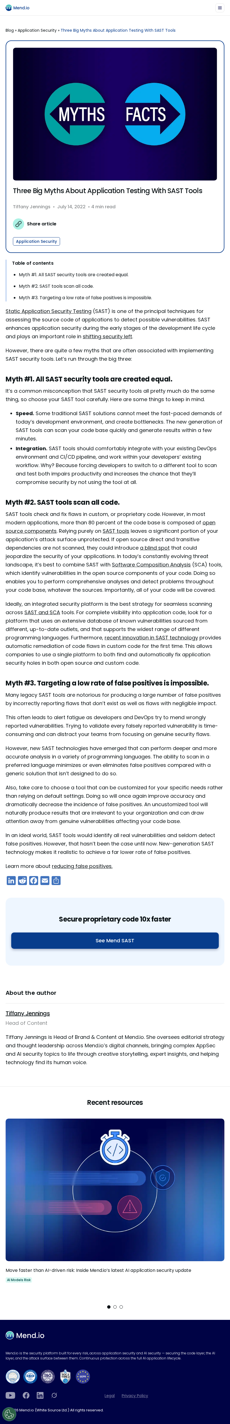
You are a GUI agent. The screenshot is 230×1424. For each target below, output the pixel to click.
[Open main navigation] (219, 7)
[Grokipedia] (54, 1395)
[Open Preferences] (9, 1414)
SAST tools (116, 530)
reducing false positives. (82, 866)
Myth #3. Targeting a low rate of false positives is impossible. (85, 297)
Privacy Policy (135, 1395)
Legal (110, 1395)
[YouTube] (10, 1395)
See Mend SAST (115, 940)
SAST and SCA (42, 612)
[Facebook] (26, 1395)
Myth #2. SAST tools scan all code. (56, 286)
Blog (10, 30)
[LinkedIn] (40, 1395)
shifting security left (107, 336)
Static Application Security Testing (48, 311)
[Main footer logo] (25, 1335)
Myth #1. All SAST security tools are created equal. (73, 274)
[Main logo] (20, 7)
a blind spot (155, 547)
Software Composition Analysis (151, 564)
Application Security (37, 30)
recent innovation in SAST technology (151, 637)
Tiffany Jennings (31, 207)
